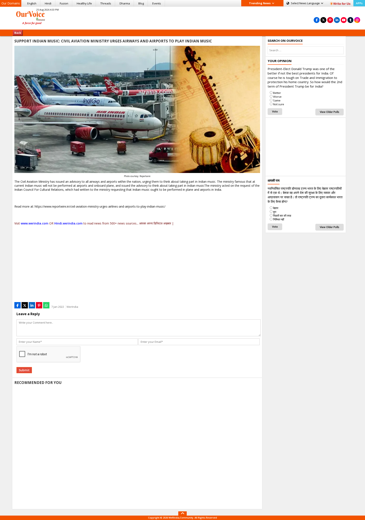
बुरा (274, 212)
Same (277, 100)
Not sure (278, 104)
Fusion (64, 3)
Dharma (125, 3)
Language (305, 3)
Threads (105, 3)
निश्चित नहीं (278, 219)
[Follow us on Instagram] (357, 20)
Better (277, 93)
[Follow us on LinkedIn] (337, 20)
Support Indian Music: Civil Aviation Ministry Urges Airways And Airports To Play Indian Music (113, 41)
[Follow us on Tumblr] (350, 20)
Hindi (48, 3)
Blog (141, 3)
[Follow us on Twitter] (323, 20)
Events (156, 3)
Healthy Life (84, 3)
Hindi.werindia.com (68, 223)
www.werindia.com (34, 223)
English (31, 3)
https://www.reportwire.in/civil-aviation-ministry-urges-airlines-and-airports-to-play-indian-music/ (100, 206)
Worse (277, 97)
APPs (359, 3)
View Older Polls (329, 112)
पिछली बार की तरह (282, 215)
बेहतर (275, 208)
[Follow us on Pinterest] (330, 20)
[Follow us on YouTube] (344, 20)
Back (17, 33)
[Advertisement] (182, 17)
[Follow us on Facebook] (317, 20)
